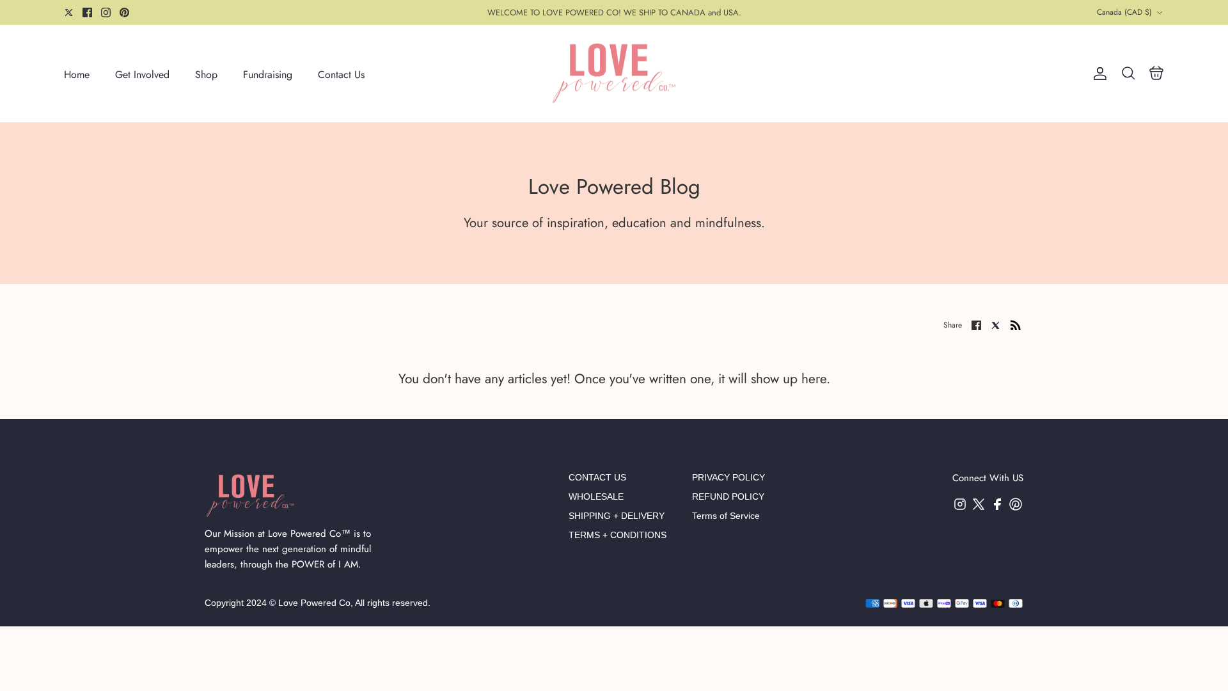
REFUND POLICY (728, 496)
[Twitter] (69, 12)
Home (77, 74)
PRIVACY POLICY (728, 477)
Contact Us (341, 74)
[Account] (1097, 73)
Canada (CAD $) (1124, 12)
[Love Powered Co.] (614, 74)
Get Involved (142, 74)
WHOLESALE (596, 496)
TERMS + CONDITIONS (617, 535)
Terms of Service (726, 516)
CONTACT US (597, 477)
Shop (206, 74)
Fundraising (267, 74)
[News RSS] (1015, 324)
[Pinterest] (124, 12)
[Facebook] (87, 12)
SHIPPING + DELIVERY (617, 516)
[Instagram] (106, 12)
